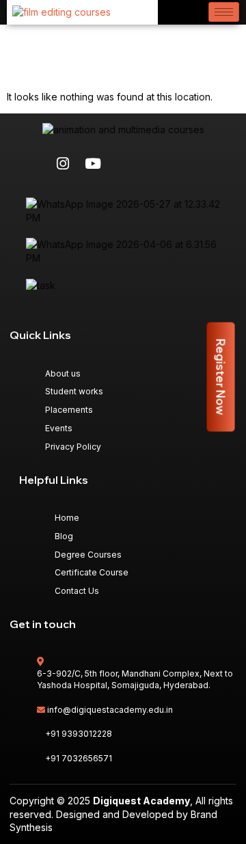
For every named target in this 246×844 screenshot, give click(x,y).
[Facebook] (33, 163)
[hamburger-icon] (223, 12)
